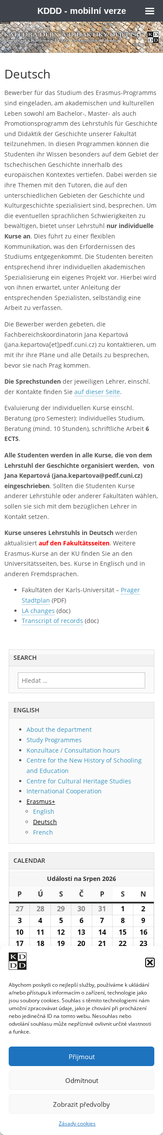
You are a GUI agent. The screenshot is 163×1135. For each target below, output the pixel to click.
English (43, 811)
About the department (59, 729)
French (43, 832)
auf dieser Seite (97, 392)
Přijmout (82, 1056)
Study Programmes (54, 740)
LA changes (38, 611)
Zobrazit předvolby (81, 1104)
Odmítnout (81, 1080)
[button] (150, 962)
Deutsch (45, 822)
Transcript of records (52, 620)
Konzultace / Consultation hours (73, 750)
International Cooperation (64, 791)
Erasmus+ (41, 801)
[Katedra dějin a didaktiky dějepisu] (81, 37)
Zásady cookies (77, 1123)
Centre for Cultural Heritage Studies (79, 781)
